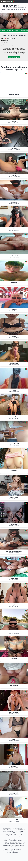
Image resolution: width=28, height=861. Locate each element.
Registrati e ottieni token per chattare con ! (14, 30)
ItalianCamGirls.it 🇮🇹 (7, 1)
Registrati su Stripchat (14, 57)
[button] (26, 1)
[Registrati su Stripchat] (14, 55)
